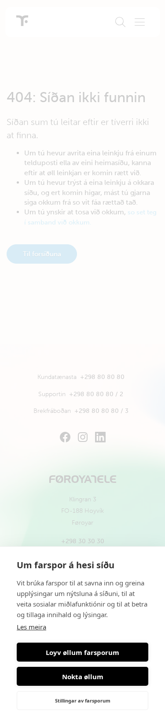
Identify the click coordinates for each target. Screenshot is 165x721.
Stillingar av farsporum (82, 700)
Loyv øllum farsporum (82, 652)
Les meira (31, 626)
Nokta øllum (82, 676)
